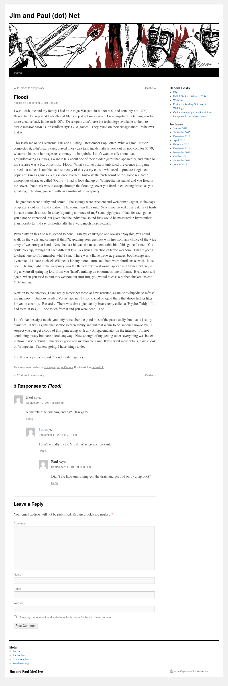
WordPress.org (21, 663)
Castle (150, 88)
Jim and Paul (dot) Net (44, 15)
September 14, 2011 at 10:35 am (71, 467)
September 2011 (181, 160)
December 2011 (181, 148)
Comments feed (21, 659)
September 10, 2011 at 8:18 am (45, 402)
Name (18, 574)
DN (175, 92)
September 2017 (181, 132)
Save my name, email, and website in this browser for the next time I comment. (67, 617)
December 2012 (181, 136)
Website (19, 603)
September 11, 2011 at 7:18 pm (58, 435)
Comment (20, 523)
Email (18, 588)
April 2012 (179, 140)
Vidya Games (65, 367)
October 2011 (180, 156)
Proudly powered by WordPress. (191, 671)
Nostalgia (49, 367)
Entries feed (19, 655)
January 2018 (180, 128)
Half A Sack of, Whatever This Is (191, 96)
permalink (98, 367)
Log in (16, 651)
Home (18, 73)
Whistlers (178, 100)
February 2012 (181, 144)
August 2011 (180, 164)
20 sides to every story (29, 88)
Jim (56, 102)
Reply (29, 418)
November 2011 (181, 152)
